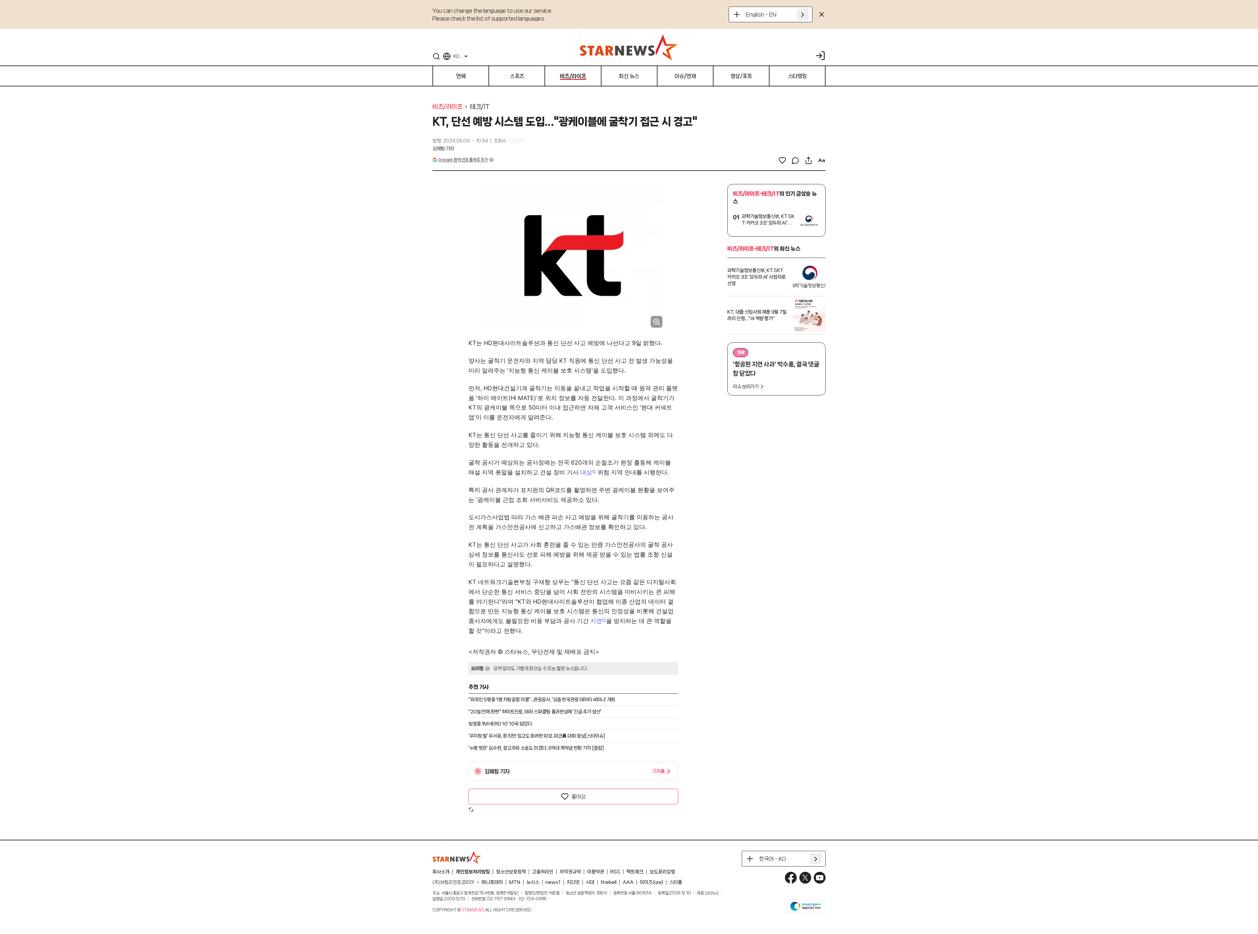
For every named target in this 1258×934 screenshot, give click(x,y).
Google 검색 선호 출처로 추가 (462, 159)
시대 (590, 882)
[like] (782, 160)
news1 (553, 882)
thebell (608, 882)
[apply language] (802, 14)
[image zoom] (656, 322)
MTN (514, 882)
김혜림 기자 (443, 148)
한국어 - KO (772, 859)
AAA (628, 882)
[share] (808, 160)
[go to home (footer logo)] (457, 857)
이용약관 (595, 871)
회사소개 (440, 871)
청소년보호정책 (511, 871)
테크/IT (479, 106)
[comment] (795, 160)
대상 (586, 472)
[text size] (822, 160)
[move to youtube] (820, 878)
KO (456, 56)
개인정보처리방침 (473, 871)
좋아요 (578, 796)
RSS (615, 871)
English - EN (761, 14)
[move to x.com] (805, 878)
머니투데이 (492, 882)
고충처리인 (542, 871)
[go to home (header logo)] (629, 47)
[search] (436, 56)
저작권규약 (570, 871)
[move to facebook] (791, 878)
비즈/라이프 (447, 106)
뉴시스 (532, 882)
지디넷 (573, 882)
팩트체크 (634, 871)
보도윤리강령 (662, 871)
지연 (596, 620)
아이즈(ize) (651, 882)
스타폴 (675, 882)
